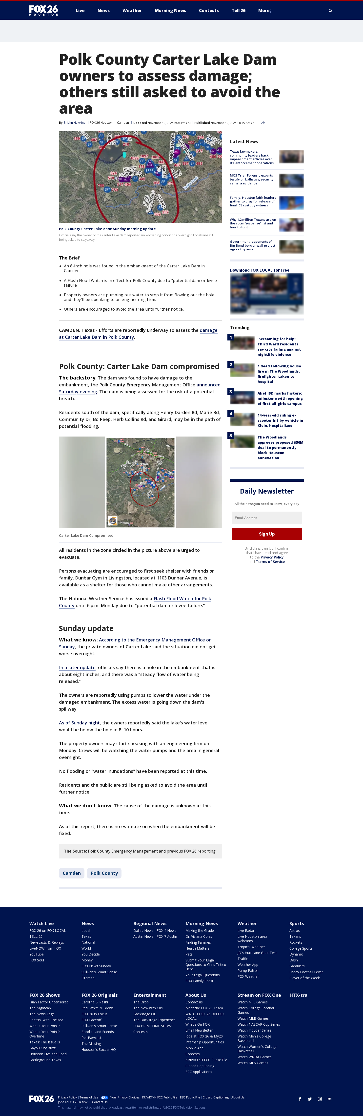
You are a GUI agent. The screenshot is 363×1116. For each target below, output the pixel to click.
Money (87, 960)
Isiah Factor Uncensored (48, 1002)
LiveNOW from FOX (45, 948)
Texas (86, 936)
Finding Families (198, 942)
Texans (295, 936)
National (88, 942)
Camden (123, 122)
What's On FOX (197, 1024)
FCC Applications (198, 1071)
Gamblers (297, 966)
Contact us (194, 1002)
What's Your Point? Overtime (44, 1033)
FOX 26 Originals (99, 995)
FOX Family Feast (199, 980)
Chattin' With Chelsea (46, 1019)
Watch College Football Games (256, 1010)
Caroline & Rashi (94, 1002)
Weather (247, 923)
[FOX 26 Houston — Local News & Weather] (45, 11)
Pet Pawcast (91, 1037)
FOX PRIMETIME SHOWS (153, 1025)
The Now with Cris (148, 1008)
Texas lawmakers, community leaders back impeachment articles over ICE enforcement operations (252, 157)
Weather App (248, 964)
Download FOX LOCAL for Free (259, 270)
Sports (296, 923)
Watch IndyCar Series (254, 1030)
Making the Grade (199, 930)
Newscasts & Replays (46, 942)
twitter (310, 1099)
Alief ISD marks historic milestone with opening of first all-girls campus (280, 398)
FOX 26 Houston (101, 122)
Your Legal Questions (202, 975)
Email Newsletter (199, 1030)
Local (85, 930)
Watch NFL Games (253, 1002)
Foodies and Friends (97, 1031)
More (264, 10)
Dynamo (296, 954)
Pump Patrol (248, 970)
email (330, 1099)
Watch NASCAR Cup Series (259, 1024)
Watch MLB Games (253, 1018)
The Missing (91, 1043)
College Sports (301, 948)
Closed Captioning (199, 1065)
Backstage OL (144, 1014)
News (87, 923)
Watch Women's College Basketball (257, 1048)
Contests (140, 1031)
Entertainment (149, 995)
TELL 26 (35, 936)
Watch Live (41, 923)
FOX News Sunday (96, 966)
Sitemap (88, 978)
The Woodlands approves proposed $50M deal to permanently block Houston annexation (280, 447)
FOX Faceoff (91, 1019)
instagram (320, 1099)
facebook (300, 1099)
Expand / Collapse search (331, 10)
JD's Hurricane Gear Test (257, 952)
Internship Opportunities (204, 1042)
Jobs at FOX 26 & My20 (204, 1036)
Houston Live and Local (48, 1054)
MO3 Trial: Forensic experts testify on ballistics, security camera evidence (251, 179)
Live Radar (246, 930)
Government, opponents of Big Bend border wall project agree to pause (252, 245)
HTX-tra (298, 995)
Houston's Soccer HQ (98, 1049)
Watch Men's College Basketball (254, 1038)
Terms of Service (270, 561)
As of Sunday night (79, 723)
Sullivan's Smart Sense (99, 972)
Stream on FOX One (259, 995)
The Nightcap (40, 1008)
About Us (195, 995)
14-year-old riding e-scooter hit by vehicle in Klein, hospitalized (280, 420)
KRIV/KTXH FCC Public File (206, 1059)
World (86, 948)
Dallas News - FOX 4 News (154, 930)
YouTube (36, 954)
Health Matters (197, 948)
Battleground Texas (45, 1059)
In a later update (77, 667)
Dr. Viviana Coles (198, 936)
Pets (189, 954)
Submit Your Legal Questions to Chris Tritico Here (205, 964)
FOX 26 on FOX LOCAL (47, 930)
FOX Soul (36, 960)
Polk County (104, 873)
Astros (294, 930)
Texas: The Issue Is (44, 1042)
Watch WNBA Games (255, 1057)
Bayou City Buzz (42, 1048)
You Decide (90, 954)
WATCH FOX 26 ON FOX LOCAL (204, 1016)
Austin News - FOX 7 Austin (155, 936)
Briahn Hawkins (74, 122)
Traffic (243, 958)
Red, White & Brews (97, 1008)
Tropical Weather (251, 946)
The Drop (141, 1002)
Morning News (201, 923)
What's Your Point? (44, 1025)
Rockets (295, 942)
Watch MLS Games (253, 1062)
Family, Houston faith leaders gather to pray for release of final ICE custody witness (253, 201)
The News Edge (42, 1014)
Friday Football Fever (306, 972)
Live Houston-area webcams (252, 938)
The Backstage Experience (154, 1019)
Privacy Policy (272, 557)
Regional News (149, 923)
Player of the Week (304, 978)
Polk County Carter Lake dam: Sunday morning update (107, 228)
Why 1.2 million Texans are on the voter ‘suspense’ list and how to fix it (253, 223)
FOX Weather (248, 976)
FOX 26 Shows (44, 995)
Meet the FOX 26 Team (204, 1008)
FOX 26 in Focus (94, 1014)
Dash (293, 960)
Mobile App (194, 1048)
